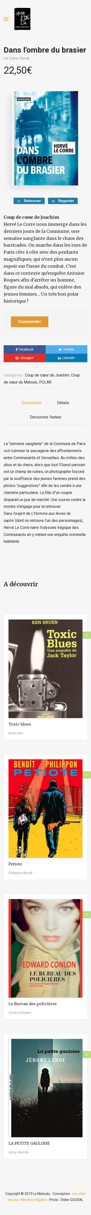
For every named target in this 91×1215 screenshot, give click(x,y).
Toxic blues (19, 724)
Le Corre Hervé (16, 58)
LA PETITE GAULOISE (29, 1143)
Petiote (15, 864)
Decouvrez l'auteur (45, 417)
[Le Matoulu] (22, 19)
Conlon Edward (19, 1013)
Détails (63, 402)
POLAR (45, 382)
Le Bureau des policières (32, 1003)
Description (31, 402)
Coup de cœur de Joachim (47, 375)
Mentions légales (34, 1200)
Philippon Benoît (20, 873)
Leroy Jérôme (18, 1152)
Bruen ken (15, 733)
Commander (29, 322)
